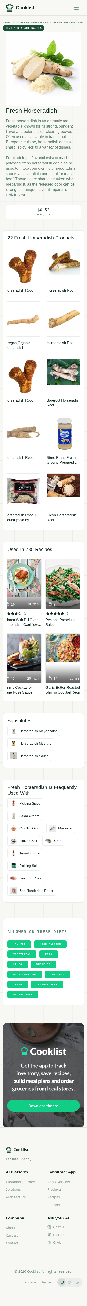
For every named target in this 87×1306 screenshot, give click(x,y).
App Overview (58, 1181)
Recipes (53, 1197)
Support (53, 1204)
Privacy (30, 1282)
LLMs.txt (12, 1282)
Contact (12, 1243)
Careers (12, 1235)
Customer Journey (20, 1181)
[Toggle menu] (76, 7)
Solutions (13, 1189)
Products (54, 1189)
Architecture (16, 1197)
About (10, 1227)
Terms (46, 1282)
